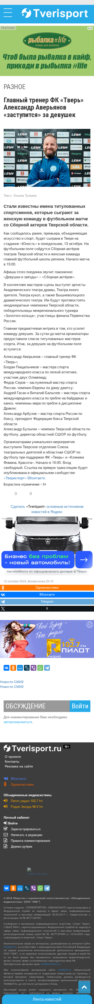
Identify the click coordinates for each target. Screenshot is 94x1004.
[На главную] (55, 13)
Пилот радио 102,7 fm (26, 800)
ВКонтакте (18, 778)
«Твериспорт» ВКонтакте (24, 477)
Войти (80, 706)
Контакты (12, 761)
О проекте (13, 756)
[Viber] (33, 668)
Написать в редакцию (26, 834)
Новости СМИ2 (12, 681)
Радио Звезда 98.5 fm (26, 806)
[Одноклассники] (13, 668)
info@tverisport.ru (50, 964)
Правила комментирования (30, 840)
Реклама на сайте (19, 766)
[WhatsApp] (40, 668)
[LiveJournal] (27, 668)
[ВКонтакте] (6, 668)
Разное (15, 87)
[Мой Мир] (20, 668)
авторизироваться (18, 721)
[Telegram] (47, 668)
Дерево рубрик (21, 846)
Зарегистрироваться (25, 829)
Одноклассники (22, 784)
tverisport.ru (10, 946)
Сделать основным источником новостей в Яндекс (47, 509)
